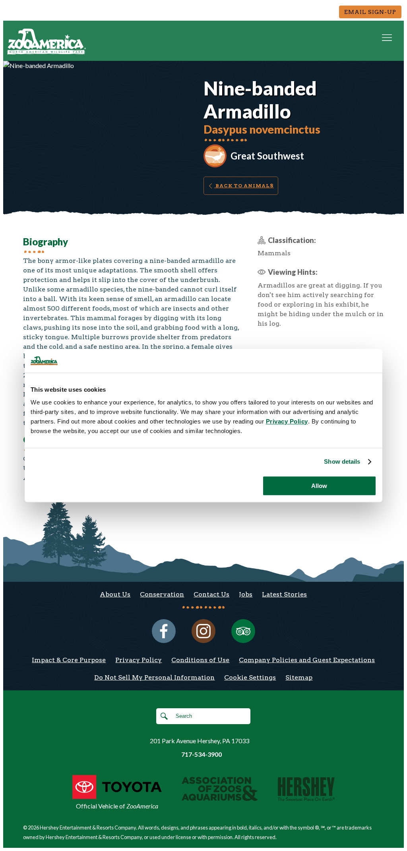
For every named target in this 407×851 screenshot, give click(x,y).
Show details (342, 461)
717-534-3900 (201, 754)
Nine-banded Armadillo (260, 99)
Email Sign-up (370, 12)
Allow (319, 485)
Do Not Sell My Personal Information (154, 677)
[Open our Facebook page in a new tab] (164, 631)
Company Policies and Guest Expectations (307, 660)
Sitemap (298, 677)
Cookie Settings (250, 677)
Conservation (162, 594)
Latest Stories (284, 594)
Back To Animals (244, 185)
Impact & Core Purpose (69, 660)
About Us (115, 594)
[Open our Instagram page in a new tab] (203, 631)
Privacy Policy (138, 660)
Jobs (245, 594)
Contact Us (211, 594)
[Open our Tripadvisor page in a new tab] (243, 631)
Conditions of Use (200, 660)
